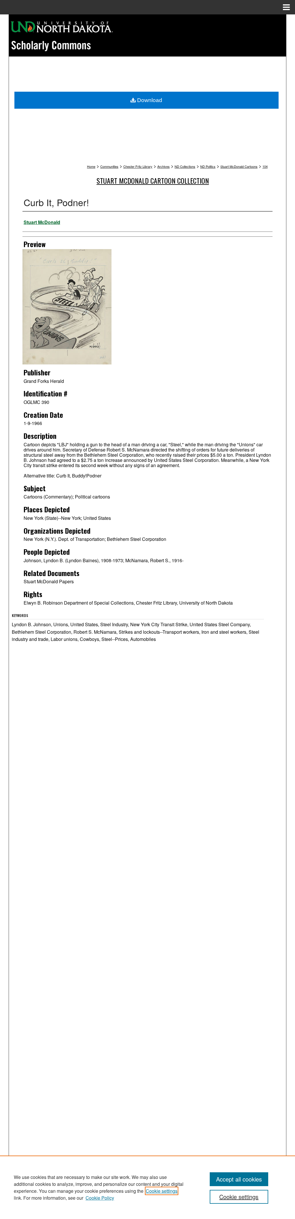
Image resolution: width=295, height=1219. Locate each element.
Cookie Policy (100, 1197)
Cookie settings (161, 1191)
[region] (147, 1187)
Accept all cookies (239, 1179)
